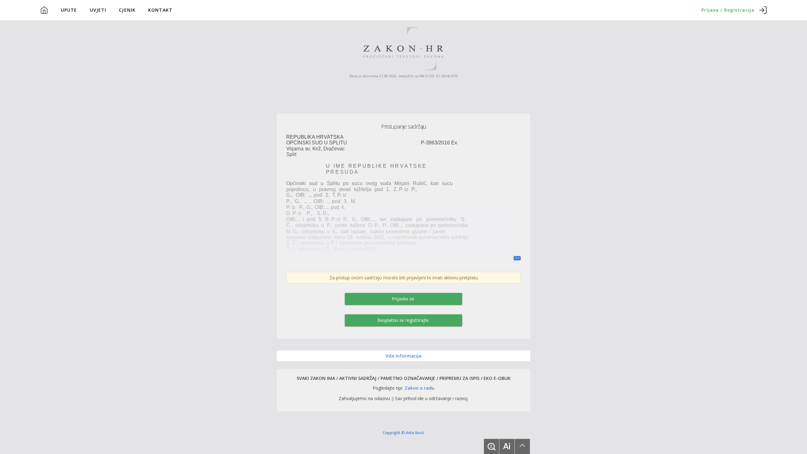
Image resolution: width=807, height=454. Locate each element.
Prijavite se (403, 299)
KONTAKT (160, 10)
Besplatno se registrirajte (403, 320)
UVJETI (98, 10)
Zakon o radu (419, 388)
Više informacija (403, 356)
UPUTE (69, 10)
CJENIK (127, 10)
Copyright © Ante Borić (403, 432)
